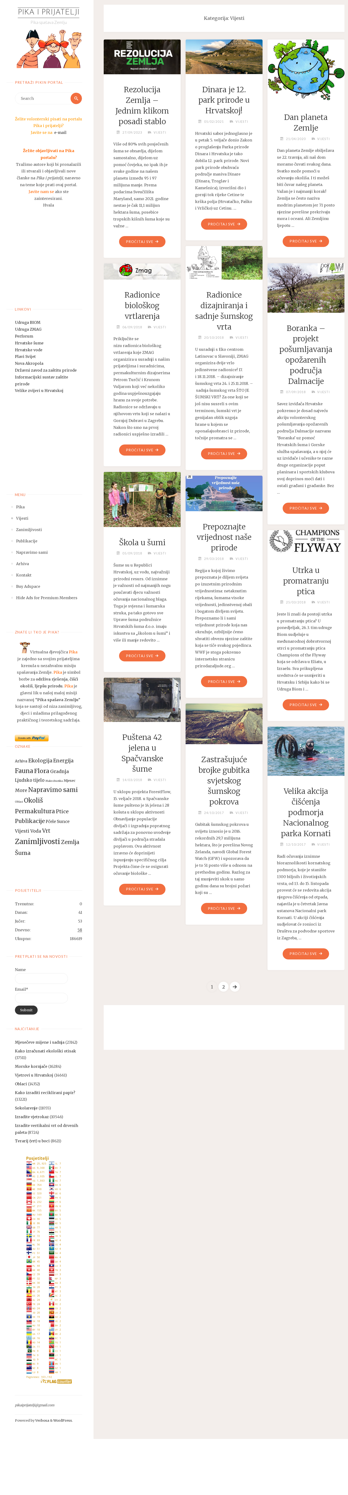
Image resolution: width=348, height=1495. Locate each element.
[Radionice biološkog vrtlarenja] (142, 270)
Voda (35, 831)
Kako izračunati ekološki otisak (45, 1051)
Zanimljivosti (37, 841)
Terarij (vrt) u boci (32, 1141)
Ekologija (40, 760)
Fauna (24, 771)
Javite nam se (41, 191)
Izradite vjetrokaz (32, 1116)
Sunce (63, 821)
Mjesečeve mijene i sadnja (39, 1042)
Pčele (51, 821)
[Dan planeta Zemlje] (306, 69)
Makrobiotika (54, 781)
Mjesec (70, 780)
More (21, 790)
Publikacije (30, 821)
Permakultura (35, 811)
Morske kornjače (31, 1066)
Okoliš (33, 800)
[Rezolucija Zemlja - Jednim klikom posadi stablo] (142, 55)
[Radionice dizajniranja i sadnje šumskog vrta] (224, 261)
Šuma (23, 852)
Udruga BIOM (27, 322)
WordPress (62, 1420)
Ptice (62, 811)
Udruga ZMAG (28, 329)
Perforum (24, 336)
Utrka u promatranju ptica (306, 581)
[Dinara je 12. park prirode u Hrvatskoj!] (224, 55)
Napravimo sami (53, 790)
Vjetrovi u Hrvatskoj (34, 1075)
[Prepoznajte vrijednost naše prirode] (224, 491)
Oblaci (19, 801)
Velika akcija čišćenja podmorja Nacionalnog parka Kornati (306, 812)
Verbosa (42, 1420)
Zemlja (70, 842)
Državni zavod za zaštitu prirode (46, 370)
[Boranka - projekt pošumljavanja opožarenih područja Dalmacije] (306, 286)
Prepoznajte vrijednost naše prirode (224, 537)
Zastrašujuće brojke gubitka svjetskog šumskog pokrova (224, 781)
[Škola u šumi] (142, 497)
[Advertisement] (48, 263)
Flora (41, 771)
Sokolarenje (26, 1108)
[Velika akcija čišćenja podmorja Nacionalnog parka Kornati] (306, 749)
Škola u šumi (142, 542)
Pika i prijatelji (48, 12)
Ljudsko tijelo (30, 780)
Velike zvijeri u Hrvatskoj (39, 390)
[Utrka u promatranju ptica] (306, 540)
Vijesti (22, 831)
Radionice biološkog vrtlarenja (142, 305)
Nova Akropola (29, 363)
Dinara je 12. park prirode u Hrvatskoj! (224, 100)
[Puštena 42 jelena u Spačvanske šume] (142, 698)
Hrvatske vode (28, 349)
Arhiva (21, 761)
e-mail (60, 132)
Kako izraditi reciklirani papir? (45, 1092)
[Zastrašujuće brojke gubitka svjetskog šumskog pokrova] (224, 722)
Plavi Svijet (25, 356)
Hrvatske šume (29, 343)
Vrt (46, 830)
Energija (63, 761)
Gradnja (59, 771)
